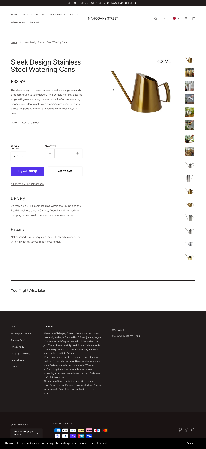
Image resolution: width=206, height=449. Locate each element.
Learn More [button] (103, 443)
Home (14, 42)
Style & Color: (15, 147)
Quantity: (51, 146)
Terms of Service (19, 340)
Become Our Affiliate (21, 333)
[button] (160, 18)
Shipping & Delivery (20, 353)
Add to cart (65, 171)
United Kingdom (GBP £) (23, 433)
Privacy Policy (17, 346)
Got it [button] (190, 443)
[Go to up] (201, 444)
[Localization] (176, 18)
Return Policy (17, 360)
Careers (15, 366)
